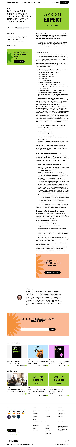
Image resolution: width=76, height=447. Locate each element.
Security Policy (9, 444)
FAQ (58, 417)
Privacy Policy (22, 444)
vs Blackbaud (48, 416)
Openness (47, 428)
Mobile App (35, 416)
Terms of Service (16, 444)
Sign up (52, 329)
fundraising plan (61, 127)
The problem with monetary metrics (14, 39)
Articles (59, 411)
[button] (24, 2)
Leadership (47, 425)
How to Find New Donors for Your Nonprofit (62, 430)
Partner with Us (48, 433)
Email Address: (22, 327)
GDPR (33, 444)
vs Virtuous (48, 410)
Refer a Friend (35, 430)
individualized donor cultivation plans (52, 137)
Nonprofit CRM (35, 413)
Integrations (35, 417)
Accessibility (28, 444)
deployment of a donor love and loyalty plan (55, 141)
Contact (47, 434)
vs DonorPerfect (48, 411)
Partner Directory (61, 416)
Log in (57, 2)
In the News (48, 430)
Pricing (39, 2)
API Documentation (36, 427)
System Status (36, 425)
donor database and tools (44, 90)
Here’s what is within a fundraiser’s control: (16, 37)
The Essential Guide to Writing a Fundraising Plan (63, 427)
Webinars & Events (61, 413)
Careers (47, 431)
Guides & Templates (61, 414)
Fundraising (35, 411)
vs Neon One (48, 413)
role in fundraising (56, 82)
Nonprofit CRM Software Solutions (62, 425)
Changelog (35, 428)
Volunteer (35, 414)
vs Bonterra (48, 414)
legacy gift (62, 200)
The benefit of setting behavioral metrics (15, 41)
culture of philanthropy (51, 92)
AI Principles (48, 427)
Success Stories (60, 410)
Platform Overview (36, 410)
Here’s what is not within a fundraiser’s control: (17, 36)
